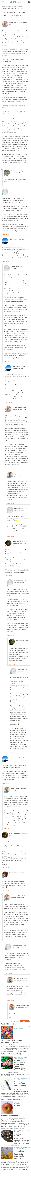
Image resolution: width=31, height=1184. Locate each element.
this (20, 172)
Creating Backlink (17, 1135)
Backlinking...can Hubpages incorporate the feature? (11, 1041)
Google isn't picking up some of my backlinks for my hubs (19, 1154)
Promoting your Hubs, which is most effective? (20, 1083)
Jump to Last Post (10, 19)
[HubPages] (15, 2)
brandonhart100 (13, 22)
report (7, 165)
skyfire (11, 239)
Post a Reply (24, 1021)
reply (3, 165)
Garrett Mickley (17, 541)
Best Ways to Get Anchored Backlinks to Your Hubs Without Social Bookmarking (19, 1065)
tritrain (11, 872)
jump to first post (15, 1021)
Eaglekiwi (13, 171)
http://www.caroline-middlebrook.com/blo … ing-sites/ (15, 969)
